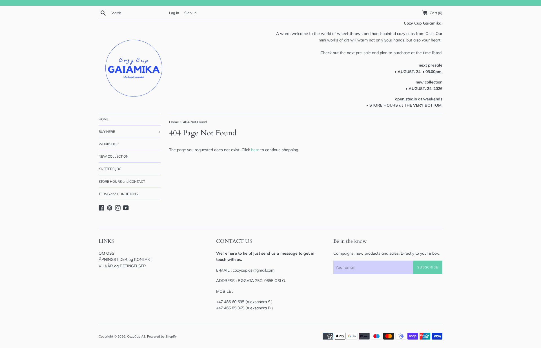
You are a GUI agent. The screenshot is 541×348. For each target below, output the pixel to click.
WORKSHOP (109, 144)
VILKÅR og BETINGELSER (122, 265)
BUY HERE (130, 131)
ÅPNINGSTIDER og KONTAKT (125, 259)
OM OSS (106, 253)
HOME (103, 119)
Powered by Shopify (162, 336)
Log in (174, 12)
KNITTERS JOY (110, 169)
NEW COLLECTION (113, 156)
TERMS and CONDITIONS (118, 194)
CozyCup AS (136, 336)
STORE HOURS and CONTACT (122, 181)
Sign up (190, 12)
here (255, 149)
